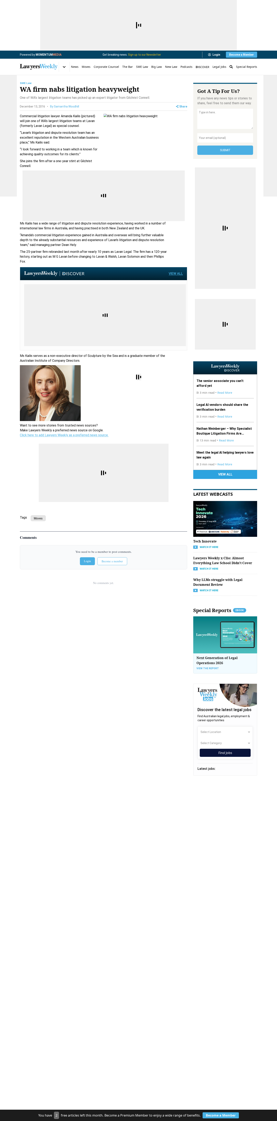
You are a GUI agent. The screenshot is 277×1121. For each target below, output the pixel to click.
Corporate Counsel (106, 67)
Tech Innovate (205, 541)
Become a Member (241, 54)
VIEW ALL (176, 273)
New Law (171, 67)
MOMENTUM (48, 54)
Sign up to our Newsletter (144, 54)
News (74, 67)
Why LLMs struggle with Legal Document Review (218, 582)
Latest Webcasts (213, 494)
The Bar (127, 67)
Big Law (156, 67)
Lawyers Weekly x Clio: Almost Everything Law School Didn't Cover (222, 560)
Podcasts (186, 67)
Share (183, 106)
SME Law (142, 67)
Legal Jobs (219, 67)
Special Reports (246, 67)
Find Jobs (225, 753)
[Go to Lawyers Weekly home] (39, 67)
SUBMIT (225, 150)
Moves (86, 67)
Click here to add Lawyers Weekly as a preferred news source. (64, 435)
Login (216, 54)
